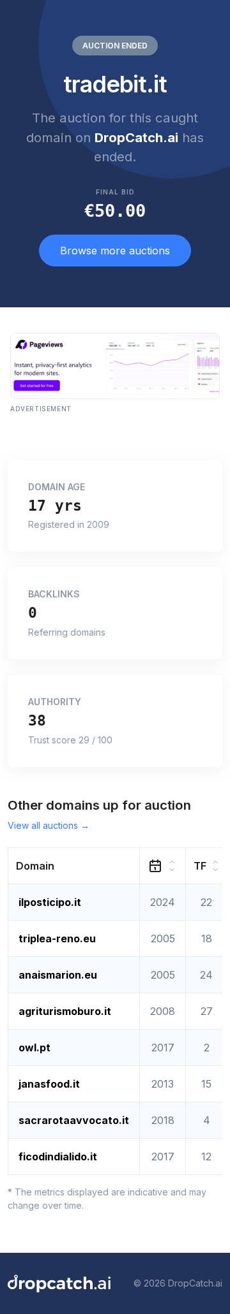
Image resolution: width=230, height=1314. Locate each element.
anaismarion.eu (58, 974)
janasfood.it (49, 1083)
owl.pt (34, 1047)
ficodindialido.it (58, 1156)
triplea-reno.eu (57, 938)
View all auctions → (48, 825)
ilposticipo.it (50, 902)
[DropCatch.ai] (59, 1283)
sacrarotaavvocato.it (74, 1120)
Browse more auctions (115, 250)
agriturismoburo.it (65, 1011)
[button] (74, 865)
